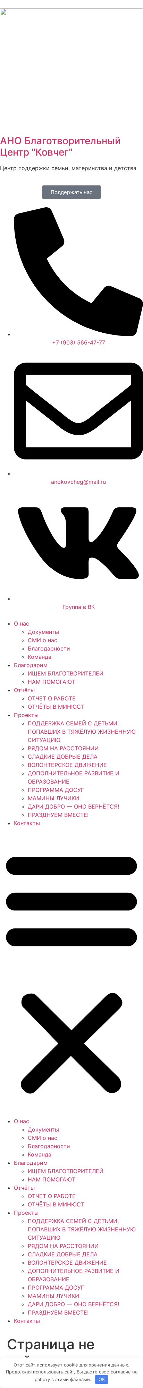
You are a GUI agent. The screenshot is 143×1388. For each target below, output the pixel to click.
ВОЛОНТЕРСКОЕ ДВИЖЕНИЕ (67, 764)
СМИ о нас (42, 640)
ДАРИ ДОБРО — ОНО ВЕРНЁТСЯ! (73, 806)
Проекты (26, 715)
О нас (21, 623)
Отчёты (24, 690)
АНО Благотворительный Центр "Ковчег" (60, 146)
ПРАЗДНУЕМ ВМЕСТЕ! (58, 814)
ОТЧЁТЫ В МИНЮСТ (56, 706)
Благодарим (31, 665)
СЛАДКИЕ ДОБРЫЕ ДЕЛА (63, 756)
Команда (39, 656)
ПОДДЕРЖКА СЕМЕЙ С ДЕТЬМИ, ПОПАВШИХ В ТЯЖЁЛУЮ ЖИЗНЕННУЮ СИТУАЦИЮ (82, 731)
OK (102, 1379)
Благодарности (49, 648)
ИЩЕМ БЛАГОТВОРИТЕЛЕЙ (65, 673)
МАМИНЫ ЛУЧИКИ (53, 798)
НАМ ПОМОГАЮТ (51, 681)
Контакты (27, 823)
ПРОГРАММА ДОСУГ (56, 789)
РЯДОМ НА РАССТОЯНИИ (63, 748)
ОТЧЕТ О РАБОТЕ (52, 698)
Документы (43, 631)
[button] (71, 972)
